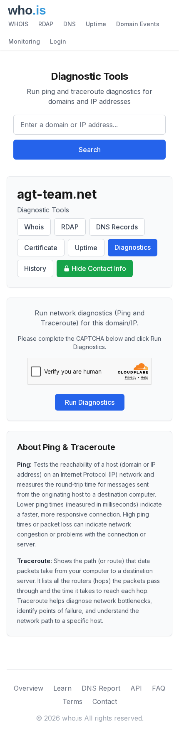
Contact (104, 701)
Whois (34, 227)
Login (58, 41)
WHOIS (18, 23)
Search (90, 149)
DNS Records (117, 227)
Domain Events (137, 23)
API (136, 688)
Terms (72, 701)
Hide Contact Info (99, 268)
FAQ (158, 688)
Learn (62, 688)
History (35, 268)
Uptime (96, 23)
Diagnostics (132, 247)
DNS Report (101, 688)
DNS (69, 23)
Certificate (40, 248)
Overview (28, 688)
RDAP (45, 23)
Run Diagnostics (89, 402)
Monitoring (24, 41)
